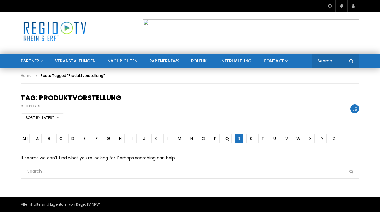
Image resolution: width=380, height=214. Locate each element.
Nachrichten (122, 61)
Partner (30, 61)
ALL (25, 138)
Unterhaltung (235, 61)
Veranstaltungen (75, 61)
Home (26, 75)
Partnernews (164, 61)
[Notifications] (341, 6)
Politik (199, 61)
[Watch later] (329, 6)
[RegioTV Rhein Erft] (55, 32)
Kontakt (274, 61)
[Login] (353, 6)
